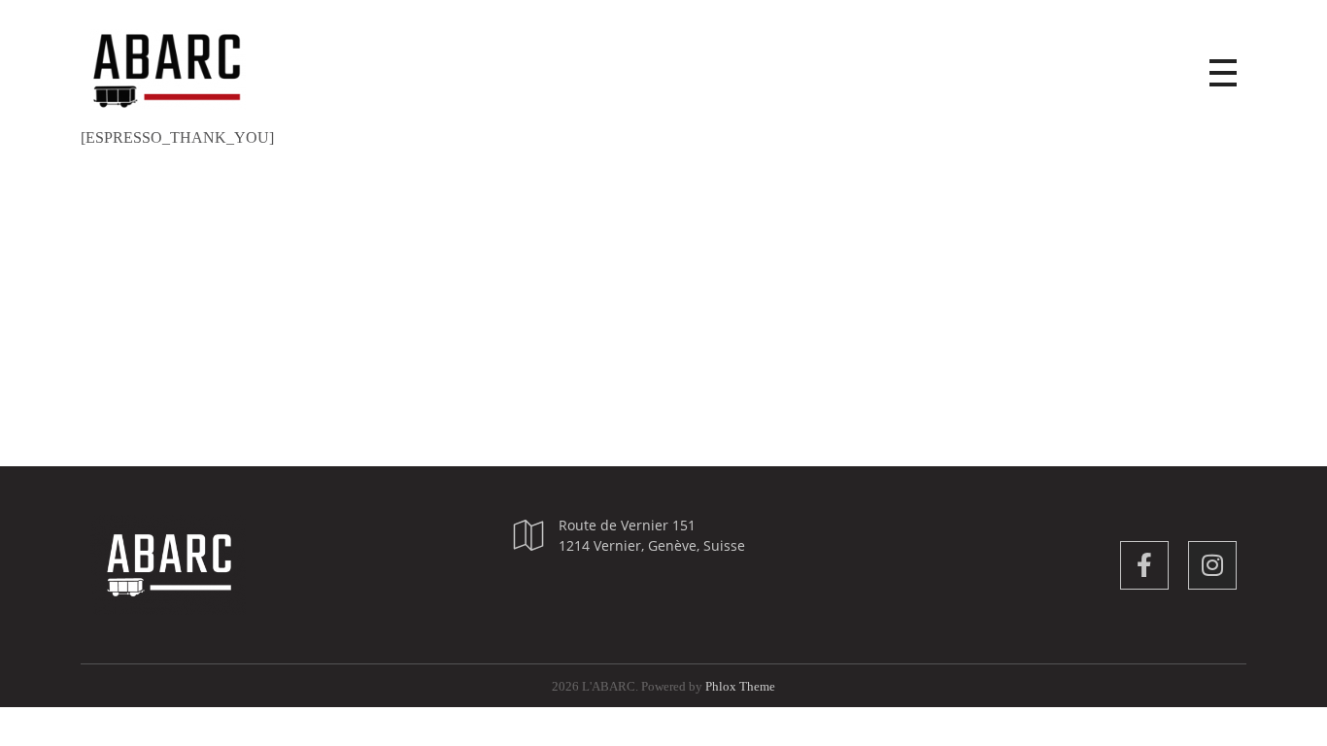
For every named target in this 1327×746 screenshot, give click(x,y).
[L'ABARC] (187, 69)
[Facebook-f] (1144, 565)
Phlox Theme (740, 686)
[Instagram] (1212, 565)
